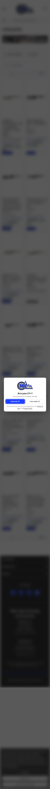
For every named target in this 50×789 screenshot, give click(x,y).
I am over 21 (15, 401)
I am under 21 (35, 401)
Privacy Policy (27, 408)
